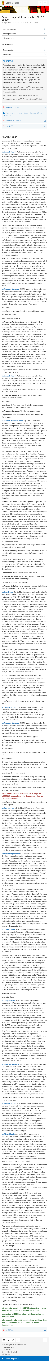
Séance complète (9, 29)
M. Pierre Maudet (8, 1134)
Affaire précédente (10, 34)
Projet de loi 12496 (12, 107)
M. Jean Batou (7, 592)
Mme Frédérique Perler (11, 854)
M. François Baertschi (10, 289)
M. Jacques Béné (8, 1001)
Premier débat (8, 50)
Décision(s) (7, 54)
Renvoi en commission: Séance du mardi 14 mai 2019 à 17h (22, 114)
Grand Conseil (12, 3)
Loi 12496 (9, 126)
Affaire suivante (8, 38)
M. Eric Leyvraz (8, 808)
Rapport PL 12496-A (13, 121)
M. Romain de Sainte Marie (12, 421)
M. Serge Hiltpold (8, 152)
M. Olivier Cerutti (8, 930)
